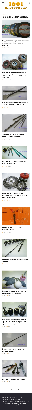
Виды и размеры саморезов (13, 379)
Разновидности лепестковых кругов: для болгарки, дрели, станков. (14, 75)
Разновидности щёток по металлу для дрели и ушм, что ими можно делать (14, 195)
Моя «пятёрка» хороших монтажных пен (12, 228)
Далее (18, 389)
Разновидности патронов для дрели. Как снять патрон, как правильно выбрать (14, 322)
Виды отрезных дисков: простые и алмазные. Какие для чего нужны (15, 43)
